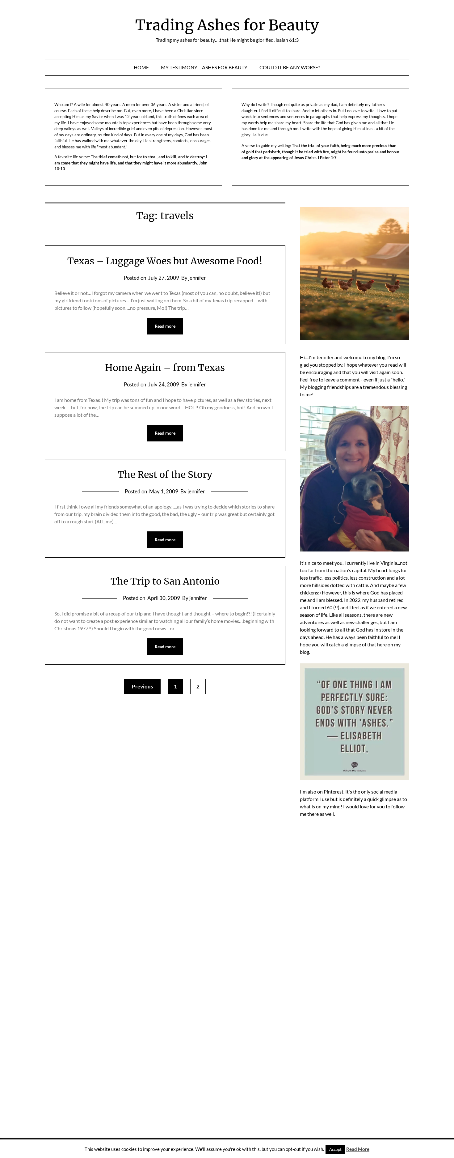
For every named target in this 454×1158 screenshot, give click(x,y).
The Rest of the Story (165, 474)
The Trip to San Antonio (165, 581)
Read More (357, 1149)
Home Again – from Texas (165, 367)
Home (141, 67)
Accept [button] (335, 1149)
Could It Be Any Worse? (289, 67)
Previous (142, 686)
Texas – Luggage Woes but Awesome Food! (165, 261)
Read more (165, 326)
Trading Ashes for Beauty (227, 25)
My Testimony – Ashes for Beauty (204, 67)
